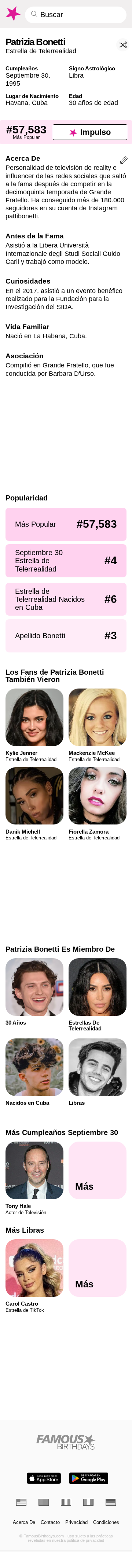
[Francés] (66, 1502)
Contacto (50, 1522)
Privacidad (76, 1522)
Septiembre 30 (27, 75)
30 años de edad (93, 102)
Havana (17, 102)
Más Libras (25, 1230)
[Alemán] (111, 1502)
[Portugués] (43, 1502)
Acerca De (24, 1522)
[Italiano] (88, 1502)
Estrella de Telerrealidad (41, 51)
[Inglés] (21, 1502)
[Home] (66, 1442)
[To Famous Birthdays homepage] (13, 14)
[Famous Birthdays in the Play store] (88, 1478)
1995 (13, 83)
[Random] (122, 44)
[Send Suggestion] (124, 161)
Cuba (40, 102)
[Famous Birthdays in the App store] (44, 1478)
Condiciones (106, 1522)
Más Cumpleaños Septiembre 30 (62, 1132)
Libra (76, 75)
